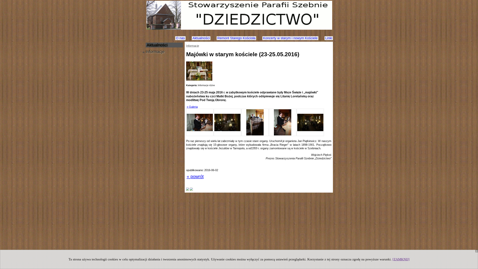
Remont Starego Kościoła (236, 38)
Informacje (192, 45)
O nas (180, 38)
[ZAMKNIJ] (400, 259)
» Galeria (192, 106)
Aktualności (201, 38)
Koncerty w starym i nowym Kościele (290, 38)
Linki (328, 38)
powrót (195, 176)
